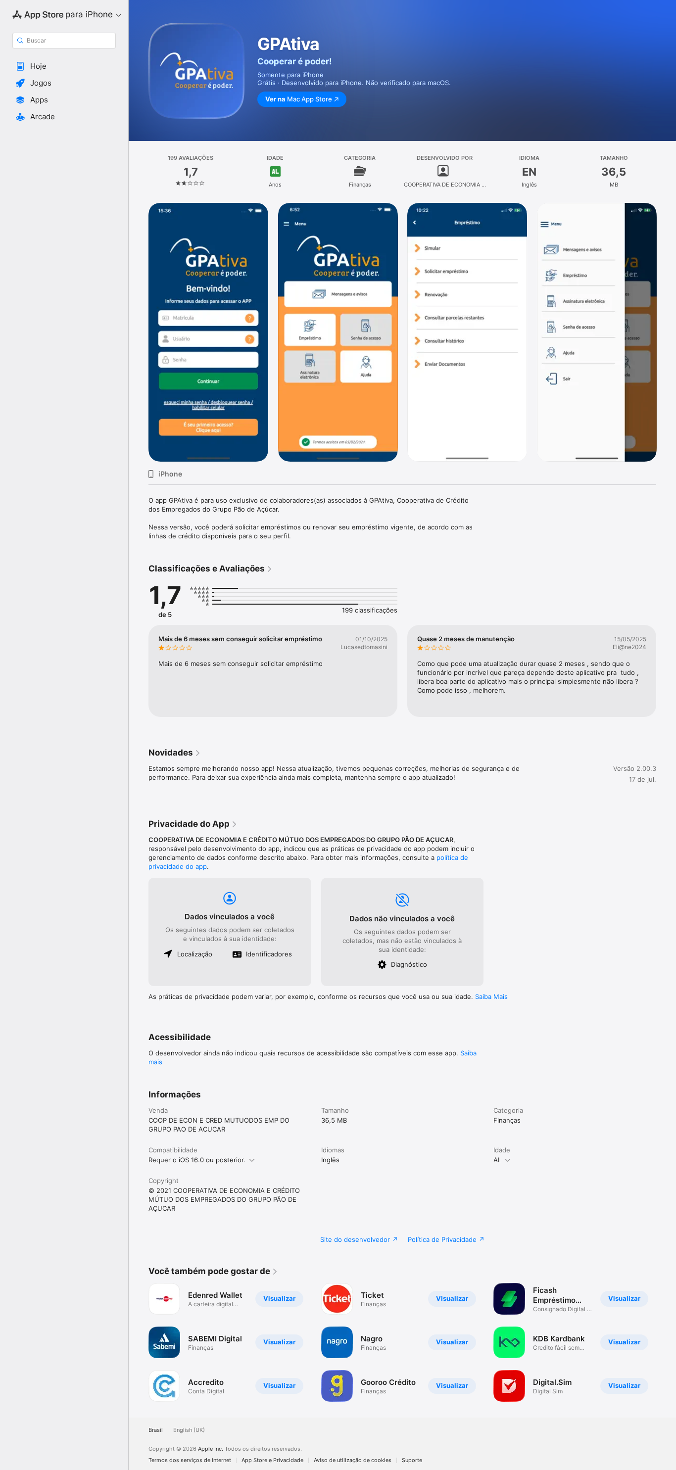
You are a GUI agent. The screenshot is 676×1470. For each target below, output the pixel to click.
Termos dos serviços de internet (189, 1460)
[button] (64, 66)
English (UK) (189, 1430)
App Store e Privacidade (272, 1460)
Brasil (155, 1430)
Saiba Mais (491, 996)
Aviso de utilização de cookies (352, 1460)
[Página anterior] (138, 671)
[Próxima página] (666, 671)
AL (497, 1160)
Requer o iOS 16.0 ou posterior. (196, 1160)
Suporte (412, 1460)
